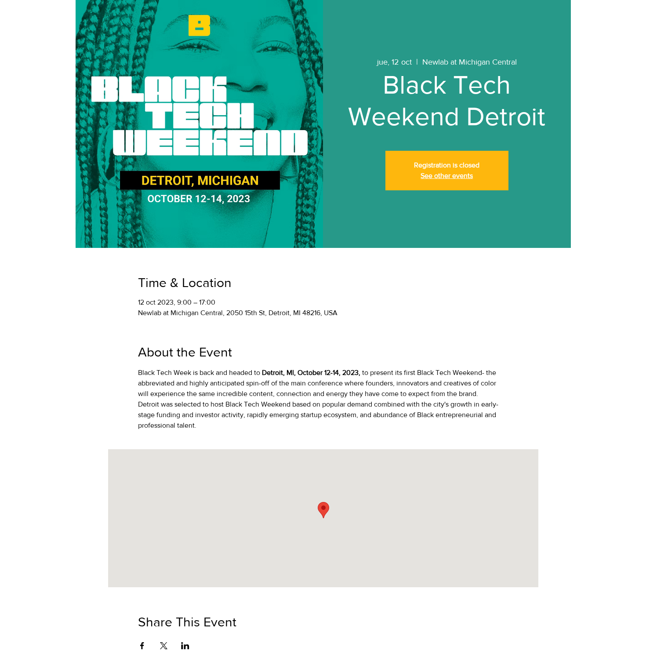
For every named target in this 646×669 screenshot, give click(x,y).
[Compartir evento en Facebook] (142, 645)
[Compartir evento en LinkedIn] (185, 645)
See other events (447, 175)
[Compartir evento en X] (164, 645)
